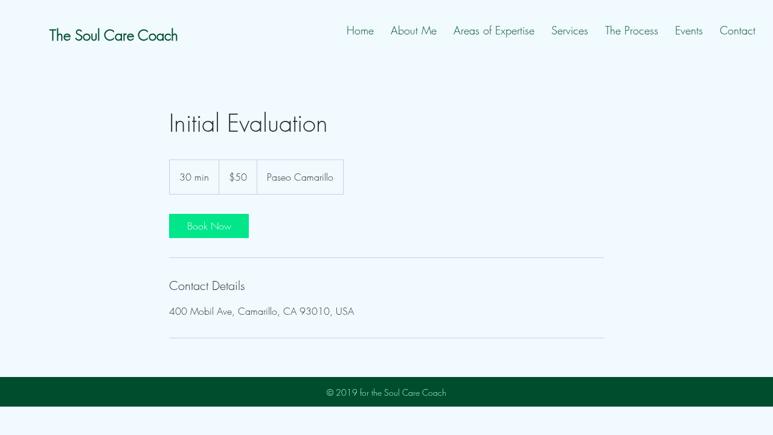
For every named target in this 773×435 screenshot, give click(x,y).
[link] (209, 226)
